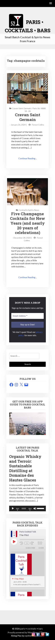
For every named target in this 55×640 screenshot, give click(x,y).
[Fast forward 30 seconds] (34, 543)
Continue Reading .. (27, 158)
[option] (27, 569)
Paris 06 (36, 108)
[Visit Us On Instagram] (33, 634)
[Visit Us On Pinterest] (42, 634)
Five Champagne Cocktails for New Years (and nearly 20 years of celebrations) (27, 223)
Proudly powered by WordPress (23, 632)
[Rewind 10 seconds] (21, 543)
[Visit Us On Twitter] (47, 634)
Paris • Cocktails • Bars (31, 628)
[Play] (12, 508)
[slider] (40, 508)
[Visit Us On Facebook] (38, 634)
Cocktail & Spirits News (29, 210)
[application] (27, 508)
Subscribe (30, 548)
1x (27, 543)
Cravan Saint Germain (21, 108)
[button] (51, 3)
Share (41, 548)
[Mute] (34, 508)
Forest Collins (38, 125)
